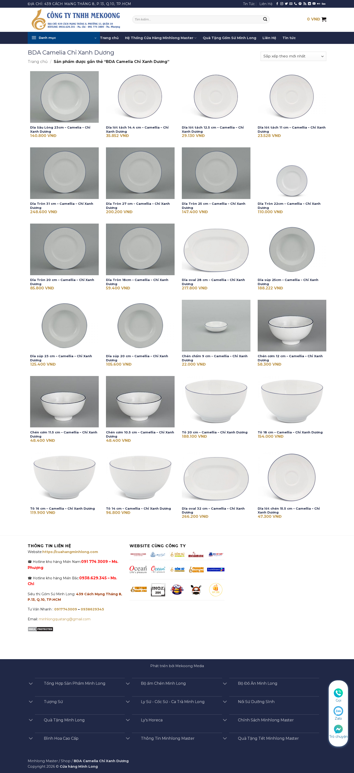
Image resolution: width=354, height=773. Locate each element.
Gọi (338, 700)
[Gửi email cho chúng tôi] (290, 4)
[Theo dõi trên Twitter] (286, 4)
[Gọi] (338, 693)
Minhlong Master (43, 761)
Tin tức (289, 38)
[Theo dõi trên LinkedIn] (309, 4)
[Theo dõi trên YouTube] (314, 4)
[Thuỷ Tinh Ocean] (158, 569)
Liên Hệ (265, 4)
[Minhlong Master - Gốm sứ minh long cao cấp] (76, 20)
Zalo (338, 718)
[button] (64, 38)
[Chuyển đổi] (30, 684)
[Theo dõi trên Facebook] (277, 4)
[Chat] (338, 728)
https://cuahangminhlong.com (70, 552)
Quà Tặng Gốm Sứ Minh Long (229, 38)
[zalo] (338, 711)
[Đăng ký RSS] (304, 4)
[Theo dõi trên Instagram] (281, 4)
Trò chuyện (338, 736)
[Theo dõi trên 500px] (323, 4)
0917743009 (65, 609)
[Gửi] (265, 19)
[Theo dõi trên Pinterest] (300, 4)
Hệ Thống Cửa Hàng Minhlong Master (159, 38)
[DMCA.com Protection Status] (40, 629)
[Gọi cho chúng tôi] (295, 4)
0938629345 (92, 609)
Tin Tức (249, 4)
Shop (66, 761)
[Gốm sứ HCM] (177, 569)
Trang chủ (109, 38)
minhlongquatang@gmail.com (65, 619)
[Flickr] (318, 4)
